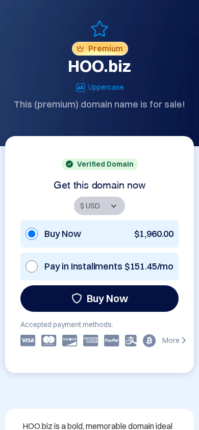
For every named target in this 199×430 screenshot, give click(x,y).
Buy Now (107, 298)
